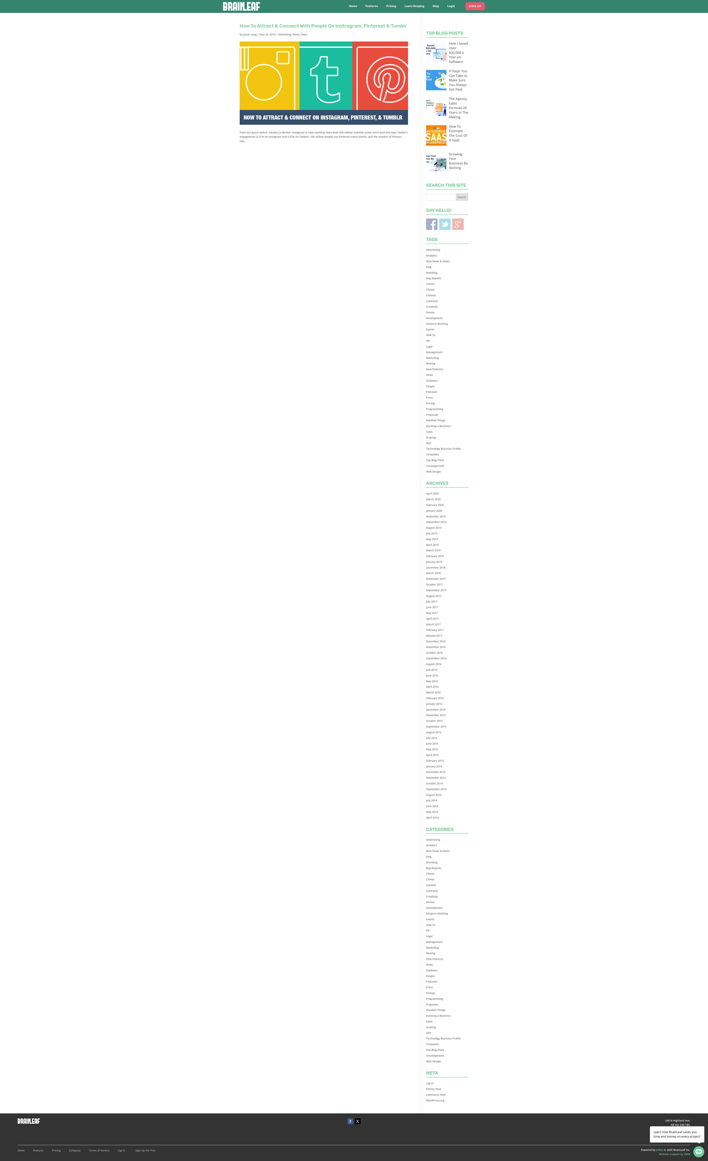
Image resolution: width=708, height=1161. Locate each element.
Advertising (433, 250)
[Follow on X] (358, 1121)
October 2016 (434, 652)
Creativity (432, 306)
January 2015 (434, 766)
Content (431, 295)
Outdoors (432, 380)
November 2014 (436, 777)
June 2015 (432, 743)
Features (371, 6)
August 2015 (433, 732)
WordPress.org (435, 1100)
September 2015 (436, 726)
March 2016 (433, 692)
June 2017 (432, 607)
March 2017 (433, 624)
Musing (430, 363)
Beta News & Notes (438, 261)
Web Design (433, 471)
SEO (428, 443)
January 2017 (434, 635)
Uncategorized (435, 466)
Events (430, 329)
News (296, 34)
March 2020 (433, 499)
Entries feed (433, 1089)
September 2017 (436, 590)
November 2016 (436, 647)
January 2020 (434, 510)
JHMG (659, 1150)
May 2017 (432, 613)
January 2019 (434, 562)
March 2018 (433, 573)
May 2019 (432, 539)
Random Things (435, 420)
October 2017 (434, 584)
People (430, 386)
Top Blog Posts (435, 460)
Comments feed (436, 1094)
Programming (434, 409)
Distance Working (437, 323)
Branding (432, 272)
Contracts (432, 301)
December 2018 (435, 567)
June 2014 (432, 806)
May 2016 (432, 681)
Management (434, 352)
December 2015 (435, 709)
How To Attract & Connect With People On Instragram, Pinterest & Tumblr (323, 26)
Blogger (458, 224)
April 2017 (432, 618)
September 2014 (436, 789)
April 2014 (432, 817)
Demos (430, 312)
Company (75, 1150)
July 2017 (431, 601)
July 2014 (431, 800)
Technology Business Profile (443, 448)
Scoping (431, 437)
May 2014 (432, 812)
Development (434, 318)
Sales (304, 34)
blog (428, 267)
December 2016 (435, 641)
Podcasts (431, 392)
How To (430, 335)
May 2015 (432, 749)
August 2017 (433, 596)
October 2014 (434, 783)
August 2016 (433, 664)
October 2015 (434, 721)
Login (451, 6)
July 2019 (431, 533)
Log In (121, 1150)
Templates (432, 454)
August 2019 (433, 527)
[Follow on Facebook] (350, 1121)
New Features (434, 369)
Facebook (432, 224)
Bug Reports (433, 278)
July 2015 (431, 738)
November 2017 (436, 578)
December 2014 (435, 772)
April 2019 (432, 545)
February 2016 (435, 698)
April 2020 (432, 493)
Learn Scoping (414, 6)
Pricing (391, 6)
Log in (429, 1083)
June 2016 (432, 675)
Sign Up (475, 6)
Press (429, 397)
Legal (429, 346)
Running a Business (438, 426)
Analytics (431, 255)
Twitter (445, 224)
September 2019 (436, 522)
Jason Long (250, 34)
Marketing (284, 34)
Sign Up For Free (145, 1150)
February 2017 (435, 630)
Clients (430, 284)
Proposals (432, 414)
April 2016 (432, 686)
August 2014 (433, 795)
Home (353, 6)
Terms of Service (99, 1150)
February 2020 (435, 505)
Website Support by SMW (674, 1154)
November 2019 (436, 516)
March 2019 (433, 550)
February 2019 (435, 556)
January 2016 (434, 704)
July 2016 (431, 669)
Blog (436, 6)
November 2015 (436, 715)
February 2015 (435, 760)
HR (428, 340)
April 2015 (432, 755)
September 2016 (436, 658)
